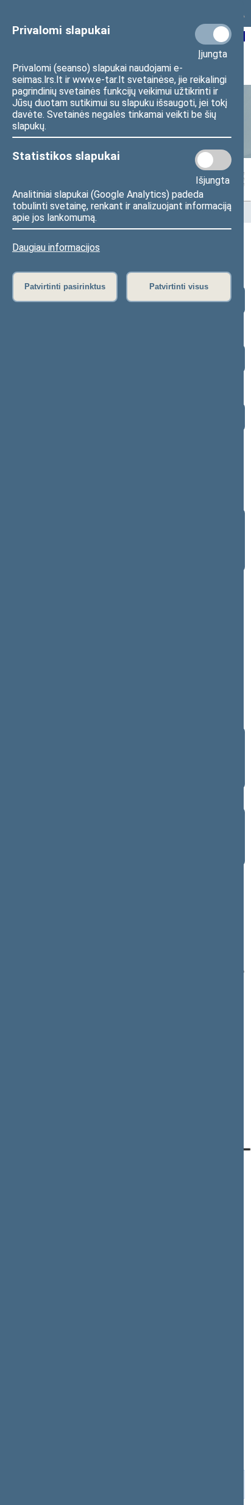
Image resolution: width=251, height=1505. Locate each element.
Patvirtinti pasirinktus (64, 286)
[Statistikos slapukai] (213, 160)
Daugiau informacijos (56, 247)
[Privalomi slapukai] (213, 34)
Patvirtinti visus (178, 286)
